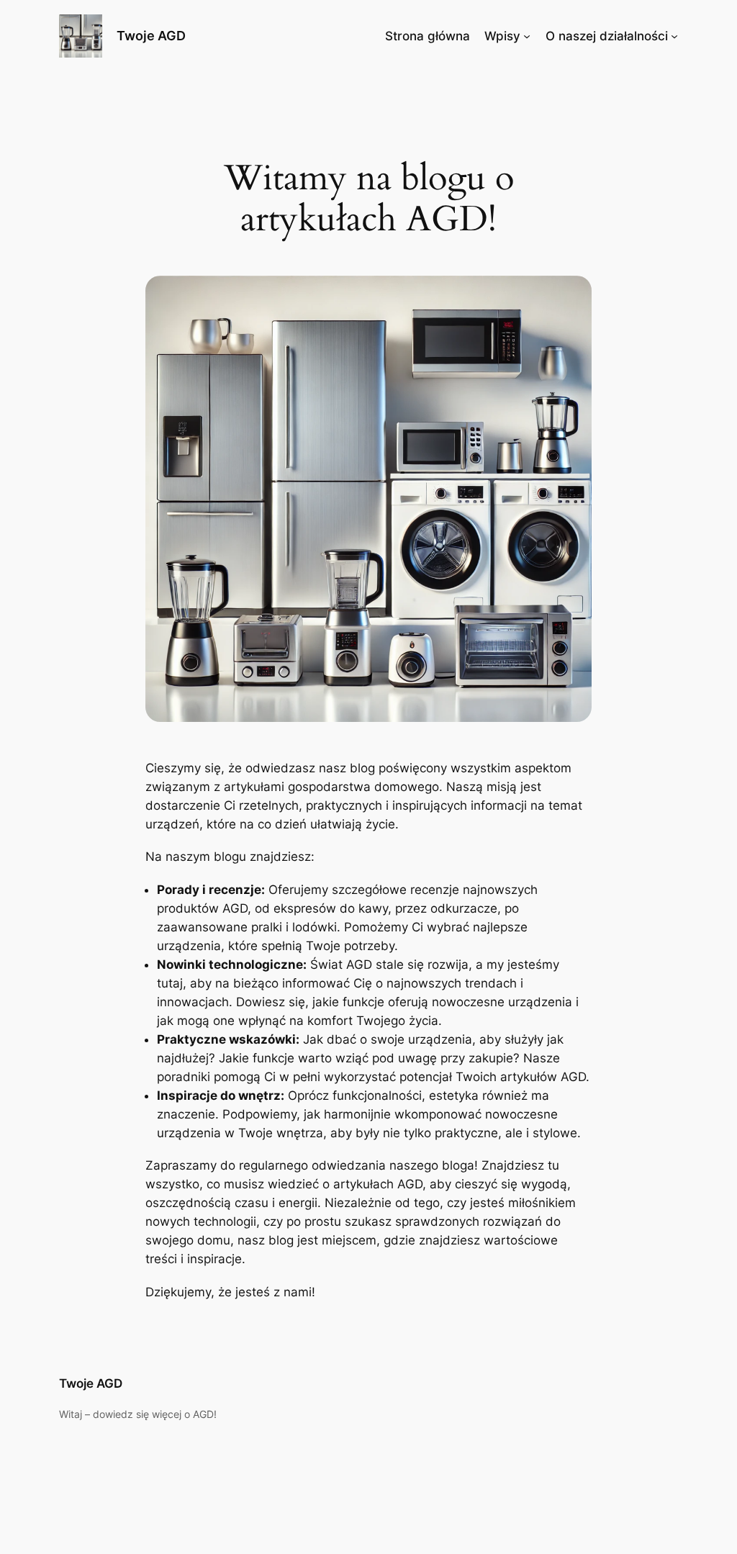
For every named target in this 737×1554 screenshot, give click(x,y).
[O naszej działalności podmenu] (674, 36)
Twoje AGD (151, 35)
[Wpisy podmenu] (526, 36)
